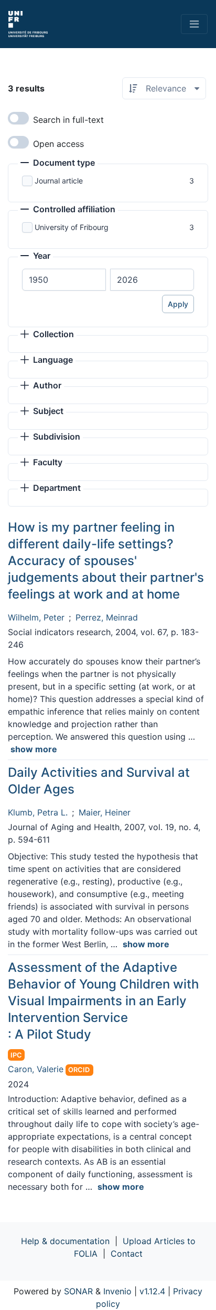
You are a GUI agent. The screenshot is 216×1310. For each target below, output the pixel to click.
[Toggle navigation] (194, 24)
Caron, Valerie (35, 1069)
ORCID (79, 1070)
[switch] (18, 118)
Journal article (59, 180)
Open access (58, 144)
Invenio (117, 1291)
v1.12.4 (152, 1291)
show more (33, 749)
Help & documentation (65, 1241)
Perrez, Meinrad (106, 617)
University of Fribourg (72, 227)
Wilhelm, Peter (36, 617)
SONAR (78, 1291)
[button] (57, 163)
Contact (127, 1253)
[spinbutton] (64, 280)
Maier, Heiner (105, 812)
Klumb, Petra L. (38, 812)
